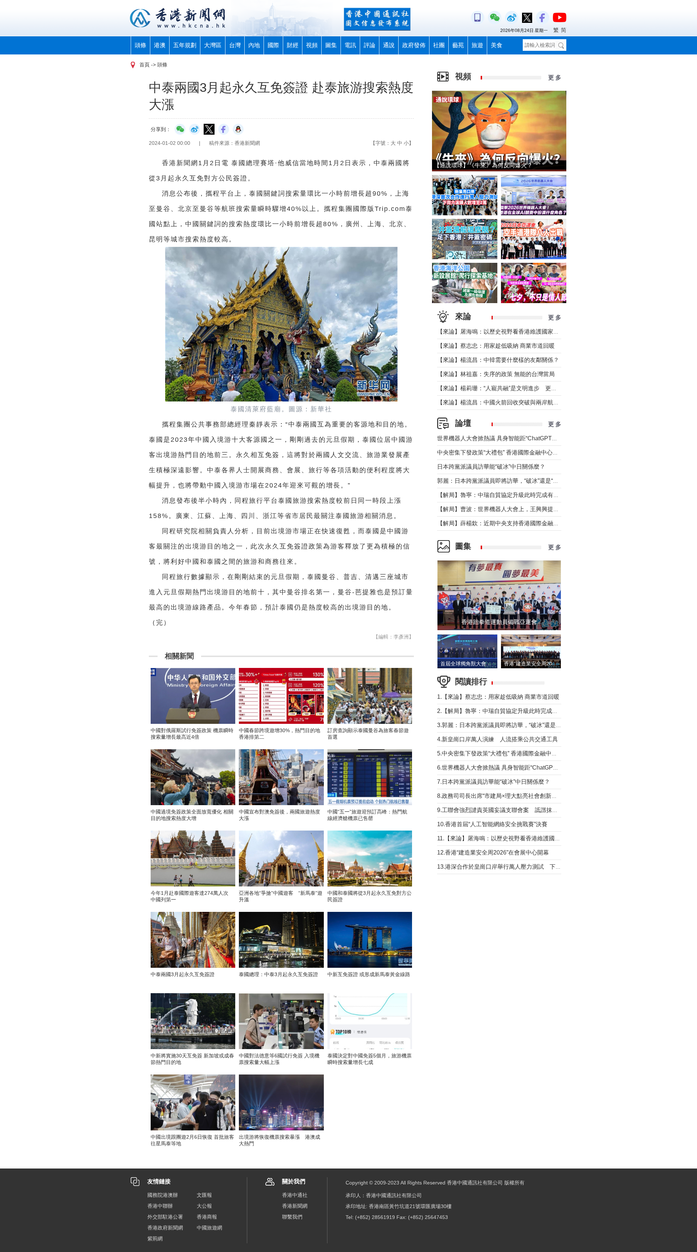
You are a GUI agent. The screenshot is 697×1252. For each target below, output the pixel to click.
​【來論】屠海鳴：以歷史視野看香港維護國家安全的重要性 (512, 332)
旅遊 (477, 45)
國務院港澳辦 (162, 1195)
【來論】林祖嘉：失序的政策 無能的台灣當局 (496, 374)
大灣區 (212, 45)
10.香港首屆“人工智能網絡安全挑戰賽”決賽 (492, 824)
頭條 (140, 45)
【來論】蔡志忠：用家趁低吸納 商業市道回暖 (496, 346)
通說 (389, 45)
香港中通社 (294, 1195)
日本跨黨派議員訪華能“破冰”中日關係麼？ (491, 467)
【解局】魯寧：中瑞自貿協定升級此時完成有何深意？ (506, 495)
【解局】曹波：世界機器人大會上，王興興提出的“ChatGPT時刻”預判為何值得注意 (544, 509)
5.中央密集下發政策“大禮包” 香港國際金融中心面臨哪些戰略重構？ (523, 753)
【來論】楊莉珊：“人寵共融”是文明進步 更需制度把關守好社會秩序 (526, 388)
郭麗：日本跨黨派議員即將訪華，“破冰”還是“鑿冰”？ (504, 481)
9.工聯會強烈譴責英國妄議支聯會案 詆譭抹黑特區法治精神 (515, 810)
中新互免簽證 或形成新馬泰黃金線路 (368, 974)
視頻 (312, 45)
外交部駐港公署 (165, 1217)
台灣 (235, 45)
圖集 (331, 45)
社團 (439, 45)
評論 (369, 45)
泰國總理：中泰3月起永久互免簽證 (278, 974)
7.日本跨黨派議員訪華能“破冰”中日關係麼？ (493, 782)
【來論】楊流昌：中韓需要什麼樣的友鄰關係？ (498, 360)
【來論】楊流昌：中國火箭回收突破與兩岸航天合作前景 (509, 402)
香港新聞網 (294, 1206)
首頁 (144, 65)
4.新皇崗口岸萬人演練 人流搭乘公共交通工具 (497, 739)
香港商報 (207, 1217)
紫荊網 (155, 1238)
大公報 (204, 1206)
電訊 (350, 45)
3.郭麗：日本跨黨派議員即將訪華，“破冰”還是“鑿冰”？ (507, 725)
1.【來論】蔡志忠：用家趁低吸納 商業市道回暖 (498, 697)
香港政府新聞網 (165, 1228)
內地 (254, 45)
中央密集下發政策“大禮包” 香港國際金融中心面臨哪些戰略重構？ (521, 452)
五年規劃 (184, 45)
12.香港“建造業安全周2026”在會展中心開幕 (493, 852)
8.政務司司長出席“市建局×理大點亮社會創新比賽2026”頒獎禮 (516, 796)
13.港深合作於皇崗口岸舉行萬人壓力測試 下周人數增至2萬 (515, 867)
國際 (273, 45)
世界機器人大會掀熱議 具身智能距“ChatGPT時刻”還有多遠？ (515, 438)
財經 (292, 45)
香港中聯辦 (160, 1206)
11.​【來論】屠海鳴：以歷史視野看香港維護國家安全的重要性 (516, 838)
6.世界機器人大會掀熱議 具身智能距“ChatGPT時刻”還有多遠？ (518, 767)
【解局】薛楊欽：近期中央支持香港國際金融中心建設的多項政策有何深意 (533, 523)
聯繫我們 (292, 1217)
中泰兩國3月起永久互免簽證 (183, 974)
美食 (496, 45)
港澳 (160, 45)
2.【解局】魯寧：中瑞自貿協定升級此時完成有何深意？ (509, 711)
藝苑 (458, 45)
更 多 (554, 77)
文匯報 (204, 1195)
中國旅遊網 (209, 1228)
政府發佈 (413, 45)
